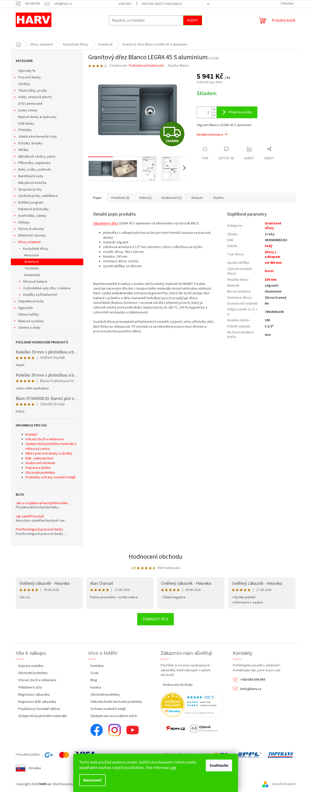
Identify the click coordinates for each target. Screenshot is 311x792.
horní (269, 271)
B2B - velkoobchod (39, 458)
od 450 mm (273, 262)
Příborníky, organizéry (34, 163)
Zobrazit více (155, 619)
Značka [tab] (218, 197)
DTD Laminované (30, 103)
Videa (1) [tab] (145, 197)
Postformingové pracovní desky (39, 529)
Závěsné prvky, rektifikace (38, 195)
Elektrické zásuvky (32, 235)
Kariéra (95, 687)
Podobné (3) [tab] (120, 197)
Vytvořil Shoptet (284, 784)
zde (173, 767)
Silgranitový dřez (105, 223)
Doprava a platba (38, 467)
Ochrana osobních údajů (108, 708)
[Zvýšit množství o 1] (214, 109)
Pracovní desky (29, 77)
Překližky (25, 130)
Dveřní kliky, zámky (32, 215)
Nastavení (92, 780)
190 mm (271, 279)
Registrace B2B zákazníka (37, 701)
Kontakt (125, 4)
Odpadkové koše (31, 301)
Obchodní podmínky (40, 472)
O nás (94, 673)
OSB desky (26, 123)
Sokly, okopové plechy (35, 97)
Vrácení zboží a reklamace (162, 4)
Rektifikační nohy (30, 176)
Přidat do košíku (240, 112)
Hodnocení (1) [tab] (172, 197)
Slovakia (35, 768)
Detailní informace (210, 134)
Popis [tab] (97, 197)
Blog (93, 680)
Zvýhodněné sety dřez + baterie (47, 288)
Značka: (178, 65)
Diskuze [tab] (197, 197)
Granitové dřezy (273, 226)
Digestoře (25, 308)
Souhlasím (218, 765)
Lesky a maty (27, 110)
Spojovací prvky (30, 189)
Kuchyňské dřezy (35, 248)
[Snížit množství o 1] (214, 115)
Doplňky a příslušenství (40, 294)
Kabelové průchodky (33, 209)
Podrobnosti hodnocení (146, 65)
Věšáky (23, 149)
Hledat (192, 20)
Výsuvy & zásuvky (31, 228)
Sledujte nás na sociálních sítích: (113, 716)
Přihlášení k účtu (30, 687)
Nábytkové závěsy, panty (37, 156)
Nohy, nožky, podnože (34, 169)
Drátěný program (30, 202)
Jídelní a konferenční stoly (37, 136)
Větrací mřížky (28, 314)
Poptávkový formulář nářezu (39, 708)
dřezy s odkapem (272, 254)
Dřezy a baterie (29, 242)
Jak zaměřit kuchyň (30, 516)
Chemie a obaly (29, 327)
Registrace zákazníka (34, 694)
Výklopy (24, 222)
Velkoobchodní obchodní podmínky (116, 701)
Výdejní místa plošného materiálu (42, 716)
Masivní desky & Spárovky (37, 117)
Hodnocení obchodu (40, 463)
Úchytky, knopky (30, 143)
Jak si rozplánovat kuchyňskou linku (42, 503)
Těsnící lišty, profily (32, 90)
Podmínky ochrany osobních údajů (50, 477)
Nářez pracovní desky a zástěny (49, 453)
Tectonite (31, 268)
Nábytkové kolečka (32, 182)
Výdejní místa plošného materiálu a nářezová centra (51, 446)
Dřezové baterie (35, 281)
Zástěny (24, 84)
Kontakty (97, 665)
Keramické (32, 275)
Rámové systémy (31, 321)
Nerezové (31, 255)
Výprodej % (26, 70)
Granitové (31, 261)
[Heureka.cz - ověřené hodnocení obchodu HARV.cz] (192, 705)
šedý (268, 246)
